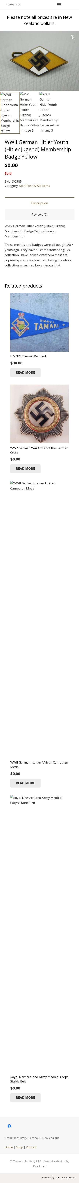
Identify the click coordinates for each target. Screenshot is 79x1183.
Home (9, 1147)
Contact (31, 1147)
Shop (19, 1147)
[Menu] (59, 4)
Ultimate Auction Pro (65, 1177)
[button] (66, 4)
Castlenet (39, 1166)
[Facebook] (9, 1126)
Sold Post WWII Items (34, 185)
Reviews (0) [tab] (39, 214)
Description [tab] (39, 203)
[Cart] (74, 4)
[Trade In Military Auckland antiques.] (37, 4)
